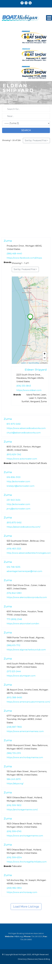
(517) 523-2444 (14, 671)
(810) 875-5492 (14, 522)
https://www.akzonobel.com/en (23, 623)
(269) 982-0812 (14, 888)
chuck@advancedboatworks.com (24, 432)
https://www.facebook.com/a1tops (24, 258)
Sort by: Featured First (35, 140)
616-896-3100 (14, 477)
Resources (32, 959)
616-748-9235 (13, 567)
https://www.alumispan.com (21, 675)
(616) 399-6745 (14, 831)
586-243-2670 (14, 779)
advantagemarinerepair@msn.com (24, 571)
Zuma (8, 240)
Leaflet (23, 363)
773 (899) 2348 (14, 619)
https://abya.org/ (15, 783)
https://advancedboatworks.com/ (23, 527)
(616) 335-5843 (23, 386)
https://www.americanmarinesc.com (25, 731)
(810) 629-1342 (14, 454)
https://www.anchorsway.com (22, 892)
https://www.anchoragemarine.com (25, 836)
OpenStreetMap (33, 363)
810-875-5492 (14, 424)
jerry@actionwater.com (18, 508)
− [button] (44, 358)
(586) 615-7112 (13, 645)
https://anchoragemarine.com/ (22, 809)
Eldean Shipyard (36, 369)
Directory (22, 959)
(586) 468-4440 (14, 253)
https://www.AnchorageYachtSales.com (27, 862)
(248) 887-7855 (14, 727)
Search (26, 130)
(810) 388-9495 (14, 697)
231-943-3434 (13, 500)
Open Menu (49, 18)
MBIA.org (18, 936)
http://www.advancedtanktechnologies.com (29, 553)
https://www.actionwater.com (22, 459)
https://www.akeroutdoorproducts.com (27, 597)
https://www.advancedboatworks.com (26, 428)
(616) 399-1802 (14, 805)
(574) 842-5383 (14, 593)
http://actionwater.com (18, 481)
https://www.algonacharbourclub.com (26, 649)
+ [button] (44, 353)
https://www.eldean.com (28, 390)
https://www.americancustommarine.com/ (28, 702)
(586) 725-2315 (14, 753)
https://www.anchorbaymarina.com (25, 757)
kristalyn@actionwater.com (20, 486)
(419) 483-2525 (14, 548)
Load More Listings (26, 906)
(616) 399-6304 (14, 857)
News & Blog (44, 959)
